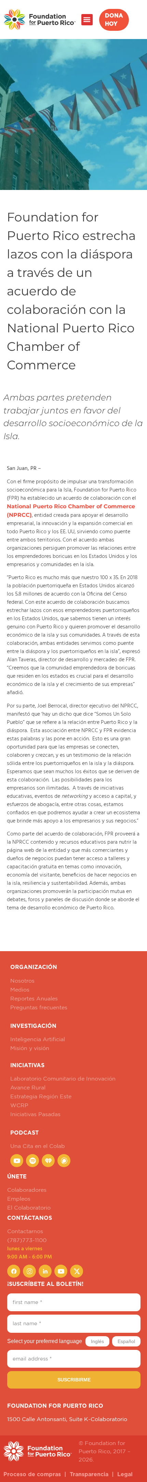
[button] (87, 19)
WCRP (19, 1105)
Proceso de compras (32, 1474)
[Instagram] (29, 1271)
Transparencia (89, 1474)
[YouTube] (16, 1160)
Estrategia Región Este (40, 1096)
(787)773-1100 (26, 1240)
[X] (76, 1271)
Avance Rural (27, 1087)
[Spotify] (32, 1160)
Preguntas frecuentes (38, 1007)
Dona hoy (114, 20)
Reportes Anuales (34, 998)
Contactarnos (25, 1231)
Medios (19, 989)
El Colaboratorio (29, 1207)
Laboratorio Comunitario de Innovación (63, 1078)
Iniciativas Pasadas (35, 1114)
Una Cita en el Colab (37, 1146)
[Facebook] (13, 1271)
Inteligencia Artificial (37, 1039)
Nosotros (22, 981)
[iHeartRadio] (48, 1160)
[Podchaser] (63, 1160)
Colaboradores (26, 1190)
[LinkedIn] (45, 1271)
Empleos (18, 1199)
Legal (125, 1474)
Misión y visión (29, 1048)
